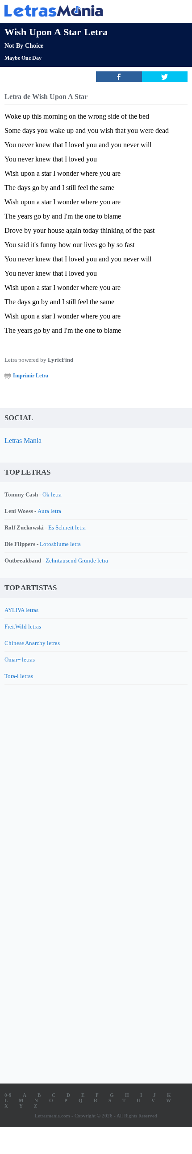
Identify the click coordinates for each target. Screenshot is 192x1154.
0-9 (8, 1095)
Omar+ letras (19, 659)
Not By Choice (23, 45)
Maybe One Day (23, 58)
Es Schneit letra (67, 527)
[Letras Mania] (82, 10)
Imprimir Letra (30, 375)
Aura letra (49, 511)
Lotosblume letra (60, 544)
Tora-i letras (18, 676)
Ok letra (52, 494)
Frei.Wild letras (22, 626)
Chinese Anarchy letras (32, 643)
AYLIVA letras (21, 610)
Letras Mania (23, 440)
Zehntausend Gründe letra (77, 560)
